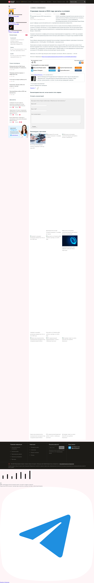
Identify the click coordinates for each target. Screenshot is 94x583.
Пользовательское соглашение (16, 448)
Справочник (42, 1)
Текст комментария (35, 114)
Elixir (9, 30)
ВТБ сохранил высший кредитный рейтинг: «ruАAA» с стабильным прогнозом (53, 436)
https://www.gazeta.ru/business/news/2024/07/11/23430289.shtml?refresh (59, 56)
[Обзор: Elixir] (11, 27)
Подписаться (52, 67)
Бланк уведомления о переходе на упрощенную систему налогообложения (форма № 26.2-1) (18, 119)
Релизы (32, 455)
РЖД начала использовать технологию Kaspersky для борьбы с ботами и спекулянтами (70, 232)
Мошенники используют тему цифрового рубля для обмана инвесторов (68, 248)
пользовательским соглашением (67, 464)
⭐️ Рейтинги (24, 1)
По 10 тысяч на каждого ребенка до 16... (18, 79)
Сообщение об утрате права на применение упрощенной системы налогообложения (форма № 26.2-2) (17, 104)
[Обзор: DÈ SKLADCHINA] (11, 19)
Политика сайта (15, 451)
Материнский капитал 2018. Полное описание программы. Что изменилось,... (18, 67)
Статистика (33, 450)
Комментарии (59, 14)
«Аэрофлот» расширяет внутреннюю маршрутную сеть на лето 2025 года (37, 334)
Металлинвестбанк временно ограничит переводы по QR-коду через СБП (37, 146)
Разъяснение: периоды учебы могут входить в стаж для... (17, 85)
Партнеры (14, 459)
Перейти (32, 88)
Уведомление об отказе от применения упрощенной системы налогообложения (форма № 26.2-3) (18, 112)
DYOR (9, 15)
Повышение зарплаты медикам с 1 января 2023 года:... (17, 73)
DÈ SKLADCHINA (11, 22)
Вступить (78, 67)
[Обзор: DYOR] (11, 11)
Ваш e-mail (34, 109)
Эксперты (49, 1)
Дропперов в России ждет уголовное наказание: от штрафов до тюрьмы (53, 232)
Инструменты (36, 1)
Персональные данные (17, 454)
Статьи (29, 1)
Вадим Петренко (48, 14)
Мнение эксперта (35, 452)
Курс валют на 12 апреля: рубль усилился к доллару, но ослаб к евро (53, 334)
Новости (18, 1)
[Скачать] (13, 107)
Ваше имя (33, 104)
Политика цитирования (17, 456)
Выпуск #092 (38, 14)
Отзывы (16, 16)
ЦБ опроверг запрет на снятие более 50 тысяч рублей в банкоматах (68, 436)
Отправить (62, 447)
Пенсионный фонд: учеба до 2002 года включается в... (18, 92)
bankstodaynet (14, 135)
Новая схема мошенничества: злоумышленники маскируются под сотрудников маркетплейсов (37, 436)
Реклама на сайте (61, 1)
